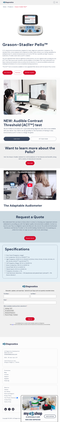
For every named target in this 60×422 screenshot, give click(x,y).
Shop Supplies (50, 416)
